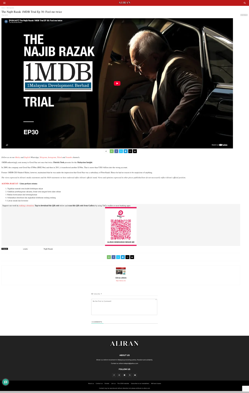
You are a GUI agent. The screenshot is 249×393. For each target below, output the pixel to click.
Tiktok (59, 157)
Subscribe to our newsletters (140, 383)
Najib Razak (48, 249)
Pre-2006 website (123, 383)
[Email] (130, 151)
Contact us (99, 383)
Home (3, 8)
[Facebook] (116, 151)
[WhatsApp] (112, 151)
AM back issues (156, 383)
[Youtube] (135, 375)
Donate (107, 383)
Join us (113, 383)
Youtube (69, 157)
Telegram (43, 157)
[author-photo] (121, 274)
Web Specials (10, 8)
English (27, 157)
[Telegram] (126, 151)
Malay (17, 157)
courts (25, 249)
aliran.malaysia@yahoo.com (128, 363)
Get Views (244, 15)
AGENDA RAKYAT (9, 183)
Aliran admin (120, 277)
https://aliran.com (121, 281)
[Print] (135, 151)
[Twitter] (121, 151)
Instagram (52, 157)
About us (91, 383)
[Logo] (124, 349)
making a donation (26, 205)
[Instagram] (119, 375)
